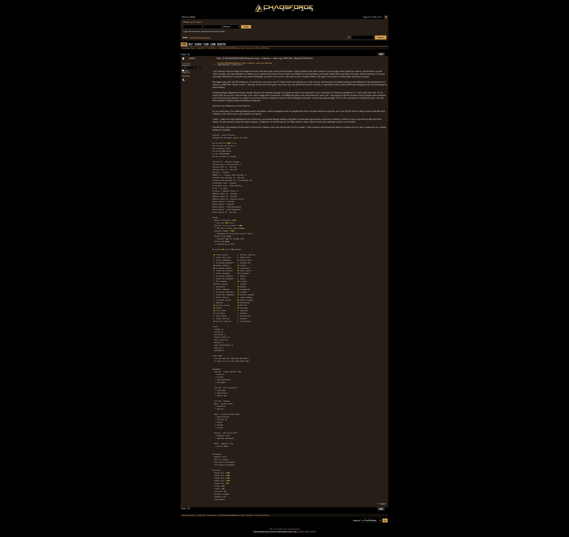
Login (212, 44)
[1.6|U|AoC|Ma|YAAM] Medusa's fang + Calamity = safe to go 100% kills (244, 63)
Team (206, 44)
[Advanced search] (348, 37)
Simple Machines (294, 529)
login (191, 22)
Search (198, 44)
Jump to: (356, 520)
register (199, 22)
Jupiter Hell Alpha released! (200, 37)
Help (190, 44)
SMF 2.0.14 (273, 529)
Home (184, 44)
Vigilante (186, 63)
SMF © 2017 (283, 529)
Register (221, 44)
